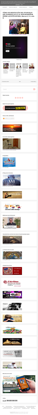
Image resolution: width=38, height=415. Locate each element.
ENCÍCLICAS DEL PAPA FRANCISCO (31, 406)
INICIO (3, 406)
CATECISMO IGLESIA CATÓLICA (7, 408)
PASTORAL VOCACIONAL (30, 407)
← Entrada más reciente (5, 81)
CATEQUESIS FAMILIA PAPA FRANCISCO (18, 406)
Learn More (17, 4)
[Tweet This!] (17, 59)
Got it (22, 4)
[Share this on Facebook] (16, 59)
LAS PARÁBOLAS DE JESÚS (25, 408)
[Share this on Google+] (19, 59)
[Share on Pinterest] (20, 59)
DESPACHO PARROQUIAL (23, 7)
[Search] (34, 89)
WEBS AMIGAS (33, 408)
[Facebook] (15, 98)
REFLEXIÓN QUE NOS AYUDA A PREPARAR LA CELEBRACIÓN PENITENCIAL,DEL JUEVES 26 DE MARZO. (18, 73)
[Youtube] (22, 98)
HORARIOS (31, 7)
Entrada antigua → (34, 81)
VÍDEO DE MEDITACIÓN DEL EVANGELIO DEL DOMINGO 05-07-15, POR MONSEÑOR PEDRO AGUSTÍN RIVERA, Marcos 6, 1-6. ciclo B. (18, 15)
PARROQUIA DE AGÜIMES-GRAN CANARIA (21, 412)
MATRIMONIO (5, 7)
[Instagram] (20, 98)
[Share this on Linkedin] (21, 59)
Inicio (20, 81)
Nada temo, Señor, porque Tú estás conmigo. (25, 70)
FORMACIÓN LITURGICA (16, 408)
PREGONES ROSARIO (9, 406)
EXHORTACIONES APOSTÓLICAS (8, 407)
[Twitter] (18, 98)
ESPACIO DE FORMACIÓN (13, 7)
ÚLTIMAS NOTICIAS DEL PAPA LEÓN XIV (20, 407)
